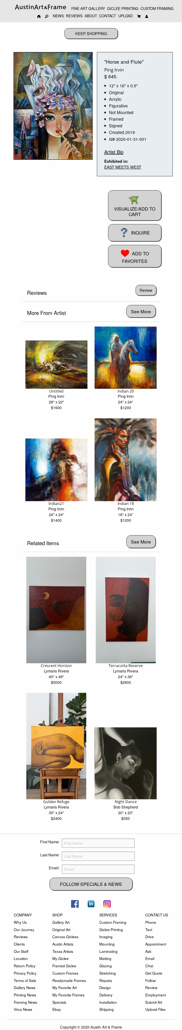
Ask (148, 951)
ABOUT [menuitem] (91, 15)
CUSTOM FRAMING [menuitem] (157, 8)
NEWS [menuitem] (58, 15)
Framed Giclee (64, 965)
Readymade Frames (69, 980)
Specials (59, 1002)
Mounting (107, 943)
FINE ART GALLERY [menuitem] (88, 8)
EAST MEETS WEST (122, 167)
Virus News (23, 1009)
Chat (149, 965)
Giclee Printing (111, 929)
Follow (150, 980)
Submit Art (153, 1002)
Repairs (105, 980)
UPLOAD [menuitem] (125, 15)
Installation (108, 1002)
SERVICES (108, 914)
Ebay (56, 1009)
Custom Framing (112, 922)
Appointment (155, 943)
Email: (54, 868)
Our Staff (21, 951)
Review (151, 987)
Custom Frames (65, 973)
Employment (155, 994)
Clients (19, 943)
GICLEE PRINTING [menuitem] (122, 8)
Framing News (25, 1002)
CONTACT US (156, 914)
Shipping (106, 1009)
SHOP (57, 914)
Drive (149, 936)
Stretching (107, 973)
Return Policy (25, 965)
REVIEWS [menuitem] (74, 15)
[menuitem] (40, 7)
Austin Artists (62, 943)
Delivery (106, 994)
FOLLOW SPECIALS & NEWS (91, 884)
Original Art (61, 929)
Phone (150, 922)
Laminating (108, 951)
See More (141, 311)
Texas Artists (62, 951)
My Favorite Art (64, 987)
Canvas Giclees (65, 936)
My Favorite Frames (68, 994)
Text (148, 929)
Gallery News (25, 987)
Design (105, 987)
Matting (105, 958)
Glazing (105, 965)
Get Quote (153, 973)
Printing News (25, 994)
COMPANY (23, 914)
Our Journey (24, 929)
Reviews (21, 936)
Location (21, 958)
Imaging (106, 936)
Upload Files (155, 1009)
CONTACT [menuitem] (107, 15)
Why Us (20, 922)
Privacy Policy (25, 973)
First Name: (49, 841)
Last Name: (49, 855)
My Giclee (60, 958)
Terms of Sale (25, 980)
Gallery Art (60, 922)
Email (149, 958)
